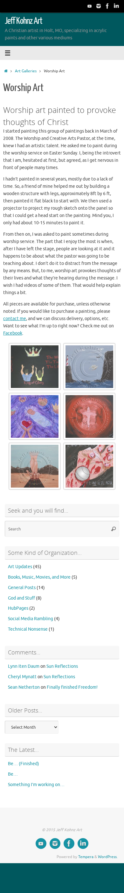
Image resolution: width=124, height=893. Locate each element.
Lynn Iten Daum (23, 666)
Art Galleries (26, 71)
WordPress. (108, 856)
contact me (14, 318)
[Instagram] (98, 6)
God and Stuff (21, 598)
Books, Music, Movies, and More (39, 577)
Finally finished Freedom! (72, 687)
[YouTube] (89, 6)
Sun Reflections (62, 666)
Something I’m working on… (36, 784)
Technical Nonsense (28, 629)
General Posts (22, 587)
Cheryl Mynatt (22, 677)
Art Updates (20, 566)
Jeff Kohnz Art (23, 21)
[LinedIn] (116, 6)
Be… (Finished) (23, 763)
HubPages (18, 608)
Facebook (12, 333)
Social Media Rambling (30, 618)
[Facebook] (107, 6)
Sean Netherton (24, 687)
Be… (13, 774)
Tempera (85, 856)
